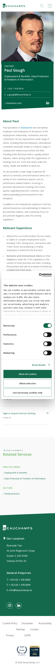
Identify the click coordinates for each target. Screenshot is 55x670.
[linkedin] (47, 103)
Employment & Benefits (15, 472)
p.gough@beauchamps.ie (19, 94)
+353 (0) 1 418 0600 (19, 579)
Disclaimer (27, 623)
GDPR (27, 635)
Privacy (10, 635)
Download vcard (13, 103)
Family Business (12, 493)
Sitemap (20, 629)
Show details (39, 364)
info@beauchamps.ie (20, 590)
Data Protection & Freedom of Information (25, 478)
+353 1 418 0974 (15, 88)
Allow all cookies (28, 373)
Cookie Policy (10, 623)
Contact (34, 629)
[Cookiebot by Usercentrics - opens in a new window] (39, 275)
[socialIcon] (10, 605)
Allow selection (27, 383)
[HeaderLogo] (14, 6)
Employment (27, 127)
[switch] (47, 334)
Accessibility (45, 623)
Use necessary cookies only (27, 392)
